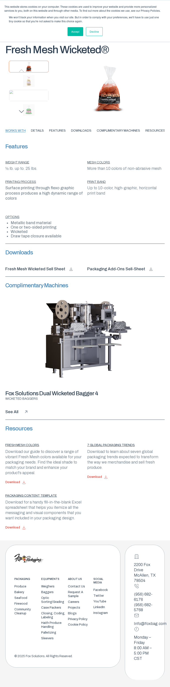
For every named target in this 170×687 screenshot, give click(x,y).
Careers (73, 602)
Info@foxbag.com (150, 623)
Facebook (100, 590)
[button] (21, 111)
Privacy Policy (77, 619)
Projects (74, 607)
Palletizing (48, 632)
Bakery (19, 592)
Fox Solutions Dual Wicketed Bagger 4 (51, 393)
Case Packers (51, 607)
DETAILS (37, 130)
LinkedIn (99, 607)
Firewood (20, 603)
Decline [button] (94, 31)
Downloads (81, 130)
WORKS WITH (15, 130)
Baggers (47, 592)
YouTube (99, 601)
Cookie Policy (78, 624)
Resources (155, 130)
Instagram (100, 613)
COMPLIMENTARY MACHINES (118, 130)
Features (57, 130)
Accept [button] (75, 31)
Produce (20, 586)
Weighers (47, 586)
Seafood (20, 598)
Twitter (98, 595)
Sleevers (47, 638)
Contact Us (76, 586)
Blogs (72, 613)
